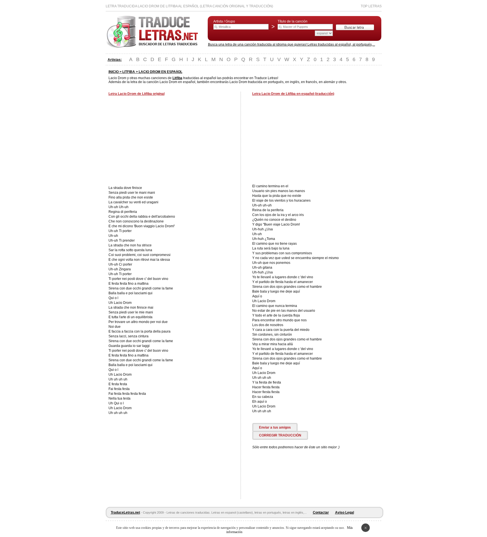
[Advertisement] (156, 141)
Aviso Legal (344, 512)
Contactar (321, 512)
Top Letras (371, 6)
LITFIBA (128, 72)
